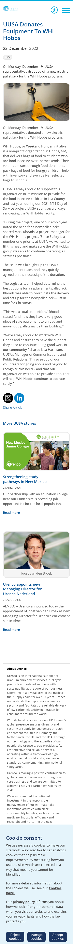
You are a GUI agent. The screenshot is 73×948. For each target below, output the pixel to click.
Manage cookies (36, 937)
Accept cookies (58, 937)
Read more (11, 512)
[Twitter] (8, 398)
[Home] (10, 8)
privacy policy (24, 902)
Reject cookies (15, 937)
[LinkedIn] (19, 398)
